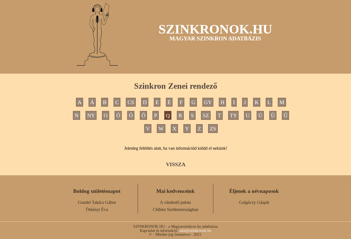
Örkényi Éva (97, 209)
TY (233, 115)
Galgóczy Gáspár (254, 202)
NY (91, 115)
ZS (213, 129)
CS (131, 102)
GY (208, 102)
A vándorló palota (175, 202)
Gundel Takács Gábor (97, 202)
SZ (206, 115)
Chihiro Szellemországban (175, 209)
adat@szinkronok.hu (195, 230)
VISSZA (175, 164)
